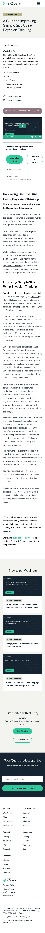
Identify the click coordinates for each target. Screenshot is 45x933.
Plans (5, 817)
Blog (24, 849)
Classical (26, 813)
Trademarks (8, 896)
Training (25, 837)
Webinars (26, 845)
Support (6, 849)
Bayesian (33, 231)
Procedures (7, 821)
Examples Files (14, 159)
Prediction (26, 826)
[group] (22, 111)
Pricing (6, 837)
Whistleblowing (8, 922)
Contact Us (22, 740)
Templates (26, 841)
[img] (34, 111)
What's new (7, 813)
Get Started (22, 731)
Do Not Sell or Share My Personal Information (18, 920)
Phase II (35, 296)
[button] (6, 111)
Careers (6, 864)
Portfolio (6, 868)
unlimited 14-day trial (22, 538)
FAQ (4, 845)
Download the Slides (34, 159)
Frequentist (16, 527)
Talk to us (7, 841)
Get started (8, 826)
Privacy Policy (9, 885)
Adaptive (26, 821)
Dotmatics (7, 873)
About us (6, 860)
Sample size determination (15, 293)
